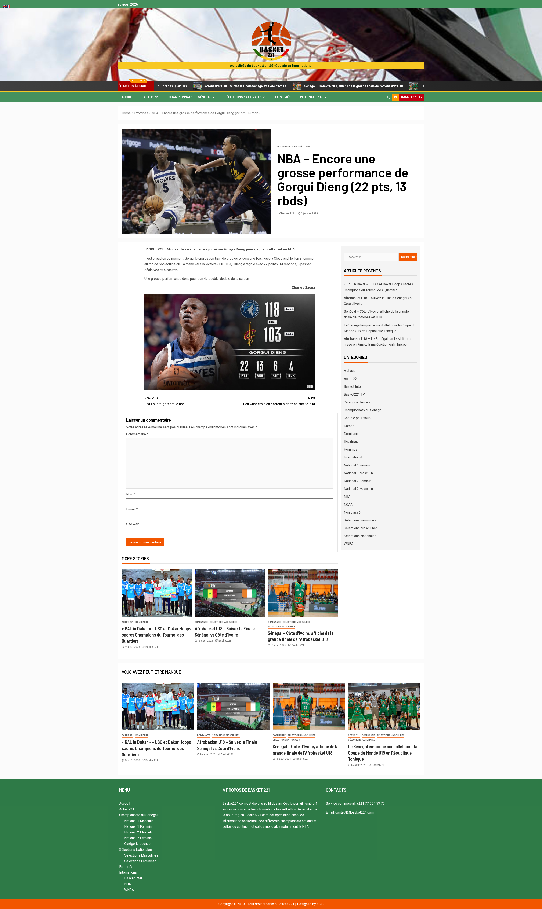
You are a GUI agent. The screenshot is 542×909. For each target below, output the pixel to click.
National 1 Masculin (358, 473)
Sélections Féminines (360, 520)
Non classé (352, 512)
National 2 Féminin (357, 481)
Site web (132, 524)
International (311, 97)
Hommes (350, 449)
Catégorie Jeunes (357, 402)
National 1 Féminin (357, 465)
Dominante (283, 147)
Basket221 (288, 213)
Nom (131, 494)
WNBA (348, 544)
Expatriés (283, 97)
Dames (349, 426)
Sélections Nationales (243, 97)
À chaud (349, 371)
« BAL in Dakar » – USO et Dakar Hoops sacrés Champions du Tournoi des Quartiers (156, 635)
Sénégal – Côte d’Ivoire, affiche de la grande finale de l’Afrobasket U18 (301, 86)
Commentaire (137, 434)
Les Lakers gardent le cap (164, 401)
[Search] (388, 97)
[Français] (9, 6)
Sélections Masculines (223, 622)
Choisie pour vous (357, 418)
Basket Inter (353, 387)
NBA (308, 147)
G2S (320, 904)
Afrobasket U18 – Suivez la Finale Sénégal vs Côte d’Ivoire (193, 86)
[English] (5, 6)
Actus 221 (151, 97)
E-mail (132, 509)
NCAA (348, 505)
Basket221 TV (354, 394)
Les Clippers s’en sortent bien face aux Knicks (279, 401)
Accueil (128, 97)
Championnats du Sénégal (190, 97)
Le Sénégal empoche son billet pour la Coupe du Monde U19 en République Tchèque (426, 86)
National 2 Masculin (358, 489)
